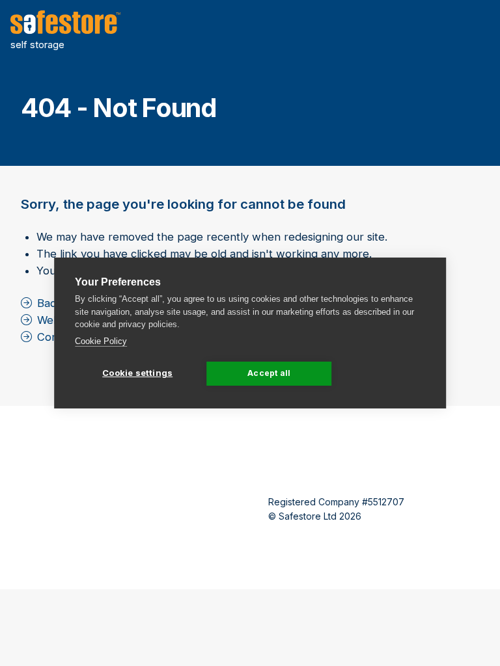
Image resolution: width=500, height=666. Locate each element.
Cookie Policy (101, 341)
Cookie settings (137, 372)
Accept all (268, 373)
